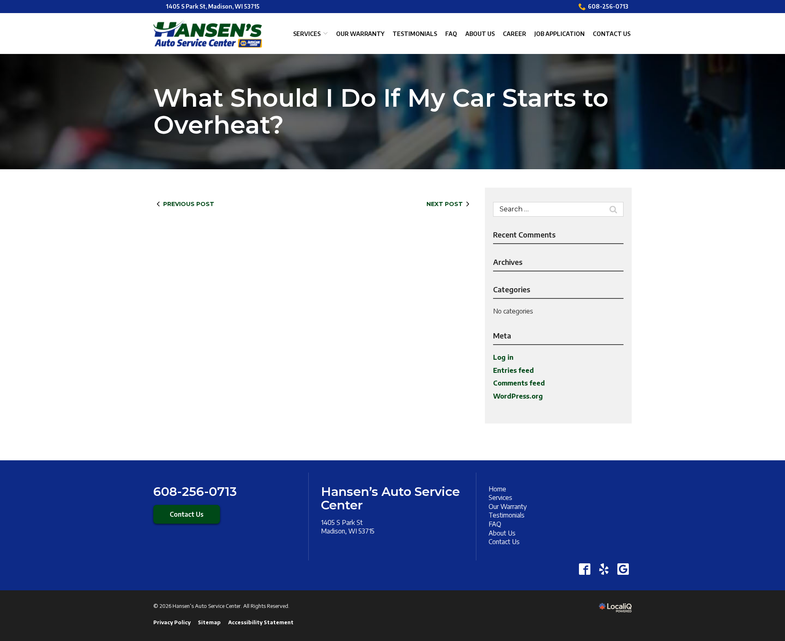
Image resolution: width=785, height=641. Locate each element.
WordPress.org (518, 396)
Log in (503, 357)
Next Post (444, 204)
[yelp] (603, 569)
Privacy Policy (172, 622)
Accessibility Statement (261, 622)
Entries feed (513, 370)
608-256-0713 (608, 6)
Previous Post (188, 204)
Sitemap (209, 622)
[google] (623, 569)
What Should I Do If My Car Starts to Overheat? (380, 112)
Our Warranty (360, 33)
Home (497, 489)
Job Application (559, 33)
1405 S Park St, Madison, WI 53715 (213, 6)
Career (514, 33)
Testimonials (414, 33)
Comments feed (519, 383)
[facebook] (584, 569)
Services (307, 33)
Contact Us (611, 33)
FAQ (451, 33)
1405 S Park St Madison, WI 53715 (348, 527)
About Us (480, 33)
